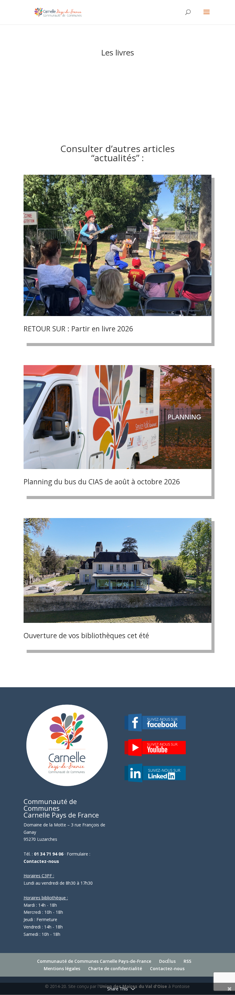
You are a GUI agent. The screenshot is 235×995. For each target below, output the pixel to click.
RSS (187, 961)
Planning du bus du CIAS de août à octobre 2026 (102, 481)
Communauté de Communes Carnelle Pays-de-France (94, 961)
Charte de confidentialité (115, 968)
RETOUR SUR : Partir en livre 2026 (78, 329)
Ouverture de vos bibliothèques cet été (86, 635)
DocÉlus (167, 961)
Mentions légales (62, 968)
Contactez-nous (41, 861)
